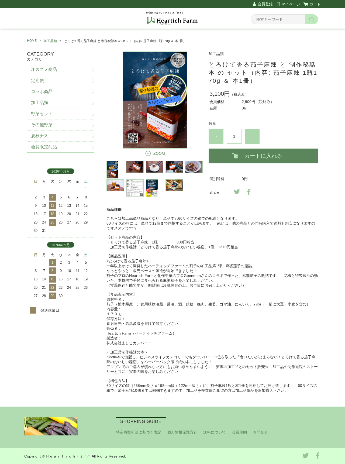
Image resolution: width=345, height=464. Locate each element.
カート (315, 4)
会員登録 (265, 4)
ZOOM (159, 153)
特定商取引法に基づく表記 (138, 432)
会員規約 (239, 432)
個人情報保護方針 (182, 432)
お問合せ (260, 432)
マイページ (290, 4)
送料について (214, 432)
